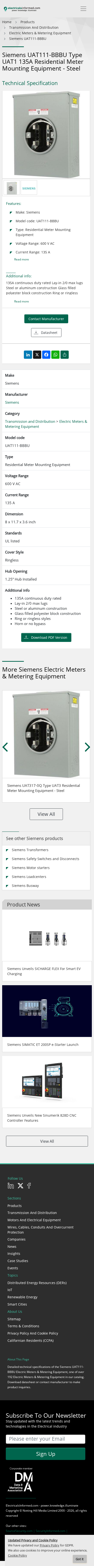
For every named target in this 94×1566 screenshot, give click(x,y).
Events (12, 1268)
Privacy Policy (49, 1545)
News (11, 1246)
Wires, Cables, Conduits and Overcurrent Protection (40, 1230)
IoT (9, 1289)
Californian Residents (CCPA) (30, 1340)
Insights (13, 1253)
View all (46, 814)
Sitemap (14, 1319)
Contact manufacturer (46, 318)
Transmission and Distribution (32, 1212)
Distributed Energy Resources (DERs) (37, 1282)
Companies (16, 1239)
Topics (12, 1275)
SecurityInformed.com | (52, 1531)
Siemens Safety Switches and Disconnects (45, 858)
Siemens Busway (25, 885)
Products (14, 1205)
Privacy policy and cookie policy (32, 1333)
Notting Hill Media (35, 1511)
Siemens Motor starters (31, 867)
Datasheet (49, 332)
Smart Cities (17, 1304)
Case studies (17, 1260)
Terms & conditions (23, 1326)
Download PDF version (49, 637)
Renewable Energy (22, 1297)
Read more (21, 259)
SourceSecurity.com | (21, 1531)
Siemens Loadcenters (29, 876)
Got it (80, 1559)
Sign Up (45, 1453)
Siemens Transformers (30, 850)
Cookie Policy (17, 1555)
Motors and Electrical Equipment (34, 1220)
